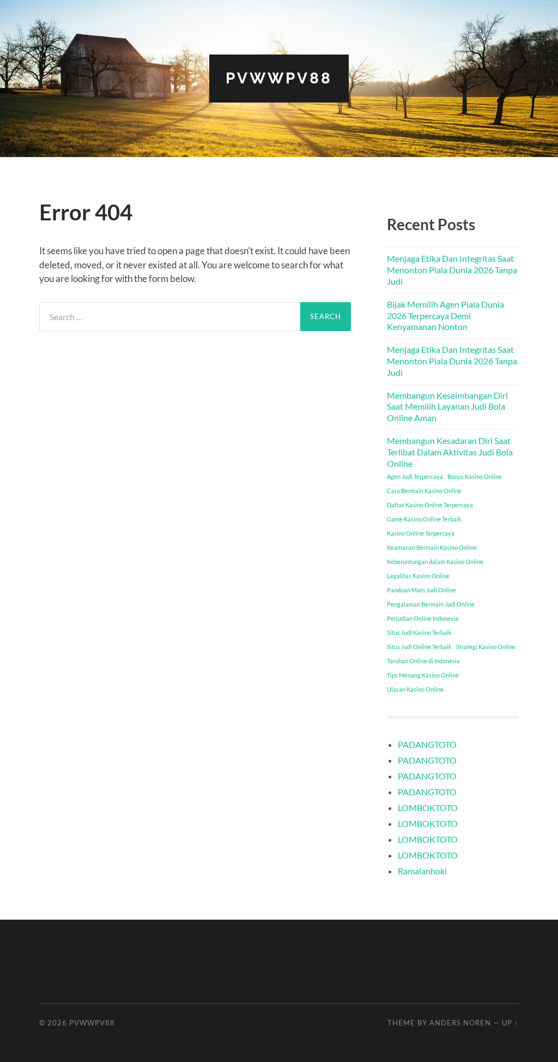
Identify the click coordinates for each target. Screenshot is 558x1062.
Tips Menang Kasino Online (423, 675)
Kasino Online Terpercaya (420, 533)
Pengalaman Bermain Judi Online (431, 604)
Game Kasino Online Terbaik (424, 519)
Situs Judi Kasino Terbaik (419, 632)
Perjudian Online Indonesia (422, 618)
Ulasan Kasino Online (415, 689)
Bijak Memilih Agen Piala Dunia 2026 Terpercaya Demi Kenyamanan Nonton (445, 315)
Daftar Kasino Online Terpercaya (430, 504)
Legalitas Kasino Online (418, 575)
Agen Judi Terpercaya (415, 476)
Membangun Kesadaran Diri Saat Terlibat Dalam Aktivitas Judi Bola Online (450, 452)
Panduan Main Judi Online (421, 589)
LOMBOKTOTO (428, 807)
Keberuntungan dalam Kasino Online (435, 561)
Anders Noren (460, 1022)
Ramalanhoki (422, 871)
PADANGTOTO (427, 744)
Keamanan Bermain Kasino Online (432, 547)
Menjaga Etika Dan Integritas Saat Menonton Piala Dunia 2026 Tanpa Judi (452, 269)
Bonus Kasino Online (474, 476)
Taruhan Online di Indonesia (423, 660)
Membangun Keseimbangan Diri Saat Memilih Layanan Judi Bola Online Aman (447, 406)
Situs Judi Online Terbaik (419, 646)
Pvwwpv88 (279, 78)
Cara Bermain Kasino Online (424, 490)
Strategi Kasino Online (485, 646)
